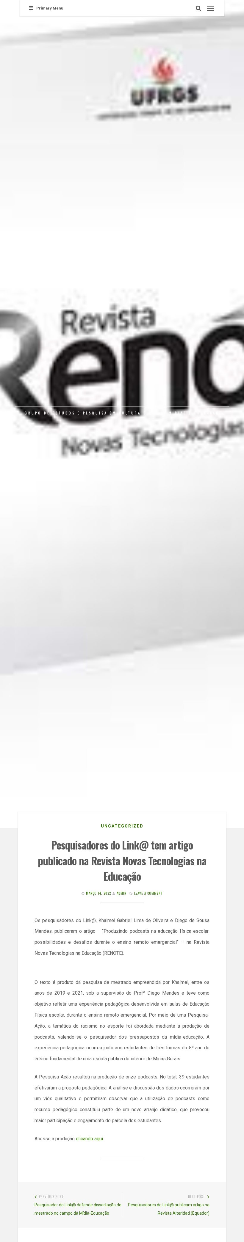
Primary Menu (49, 8)
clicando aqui (89, 1138)
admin (121, 893)
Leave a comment (148, 893)
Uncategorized (122, 826)
